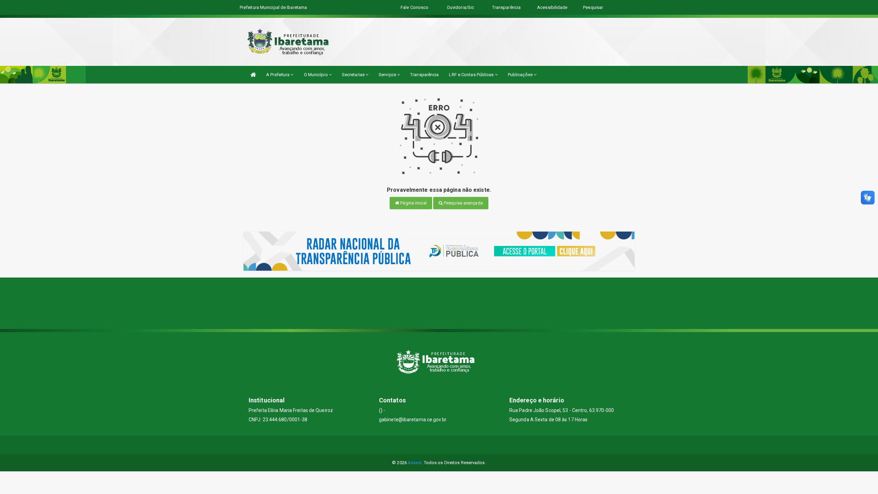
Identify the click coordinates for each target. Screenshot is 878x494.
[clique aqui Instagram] (456, 445)
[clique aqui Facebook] (439, 445)
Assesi (415, 462)
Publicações (521, 74)
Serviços (388, 74)
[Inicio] (253, 74)
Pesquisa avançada (463, 202)
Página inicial (413, 202)
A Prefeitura (278, 74)
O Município (316, 74)
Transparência (424, 74)
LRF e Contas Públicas (472, 74)
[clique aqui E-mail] (423, 445)
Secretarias (354, 74)
